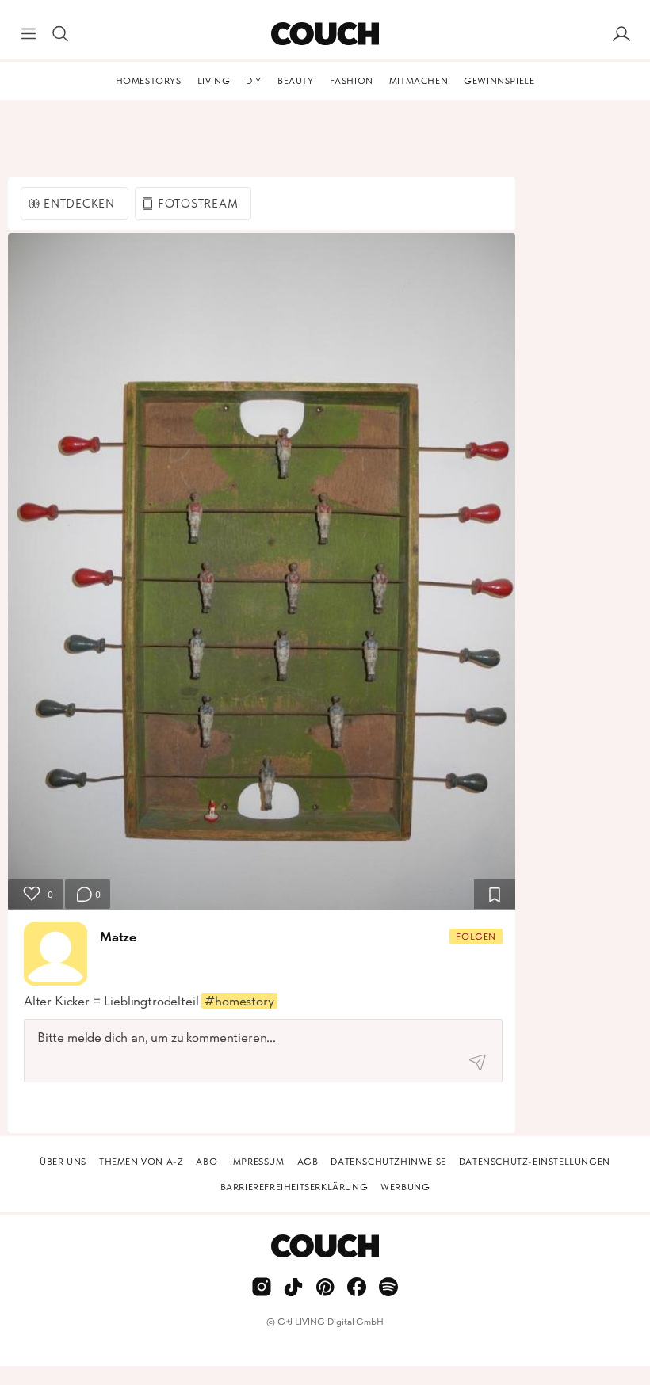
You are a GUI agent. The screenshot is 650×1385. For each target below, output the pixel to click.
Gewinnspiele (499, 80)
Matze (118, 936)
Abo (206, 1161)
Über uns (63, 1161)
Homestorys (149, 80)
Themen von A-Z (141, 1161)
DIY (254, 80)
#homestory (239, 1001)
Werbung (405, 1186)
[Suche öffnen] (60, 34)
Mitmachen (418, 80)
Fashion (351, 80)
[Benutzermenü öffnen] (621, 34)
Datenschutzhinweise (388, 1161)
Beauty (295, 80)
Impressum (257, 1161)
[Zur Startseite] (324, 34)
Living (214, 80)
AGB (308, 1161)
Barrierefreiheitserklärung (294, 1186)
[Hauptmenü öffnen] (28, 34)
